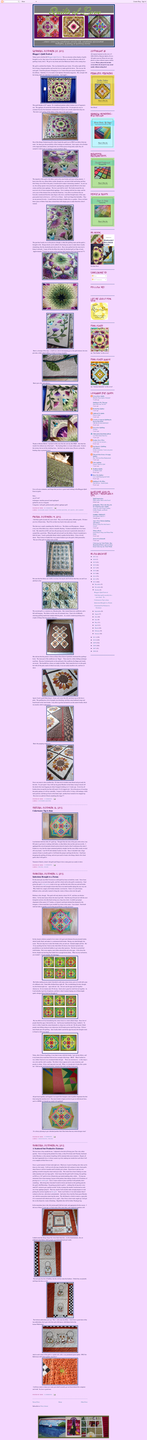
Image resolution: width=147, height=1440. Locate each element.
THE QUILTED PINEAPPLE (102, 434)
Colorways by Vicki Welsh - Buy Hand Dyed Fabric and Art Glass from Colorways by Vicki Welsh (103, 545)
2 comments (48, 865)
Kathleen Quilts (97, 469)
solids (46, 867)
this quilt (54, 1192)
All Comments (97, 280)
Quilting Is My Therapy (100, 402)
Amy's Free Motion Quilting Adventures (101, 522)
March (97, 628)
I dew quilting (97, 462)
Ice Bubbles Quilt (97, 470)
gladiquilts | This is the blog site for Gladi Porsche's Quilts (102, 505)
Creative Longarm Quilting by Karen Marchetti (102, 420)
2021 (94, 557)
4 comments (48, 799)
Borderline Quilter (98, 409)
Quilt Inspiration (98, 498)
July (96, 617)
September (98, 611)
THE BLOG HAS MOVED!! (101, 423)
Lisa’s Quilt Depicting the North (101, 477)
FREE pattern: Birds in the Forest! (102, 500)
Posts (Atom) (44, 1406)
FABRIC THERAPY (99, 514)
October (97, 590)
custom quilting (61, 510)
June (96, 620)
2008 (94, 645)
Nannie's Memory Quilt (99, 464)
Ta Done (95, 429)
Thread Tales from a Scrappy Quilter (102, 455)
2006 (94, 651)
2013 (94, 579)
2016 (94, 571)
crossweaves (42, 1138)
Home (60, 1402)
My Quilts (71, 510)
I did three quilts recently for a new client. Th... (103, 596)
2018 (94, 565)
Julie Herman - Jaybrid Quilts (100, 483)
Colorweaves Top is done (43, 810)
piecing (40, 867)
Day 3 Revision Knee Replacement (102, 458)
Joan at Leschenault (99, 539)
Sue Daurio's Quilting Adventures (99, 447)
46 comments (48, 508)
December (98, 584)
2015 (94, 573)
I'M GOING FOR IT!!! (99, 516)
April (96, 625)
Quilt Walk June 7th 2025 (99, 404)
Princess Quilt (96, 415)
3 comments (48, 1394)
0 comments (48, 1136)
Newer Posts (36, 1402)
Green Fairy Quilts (98, 396)
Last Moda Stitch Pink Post (100, 435)
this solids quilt (43, 1180)
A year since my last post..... (100, 442)
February (97, 631)
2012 (94, 582)
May (96, 622)
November (98, 587)
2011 (94, 637)
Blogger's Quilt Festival (42, 54)
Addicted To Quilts (98, 413)
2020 (94, 559)
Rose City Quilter (98, 475)
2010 (94, 640)
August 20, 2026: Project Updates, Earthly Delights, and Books (102, 509)
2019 (94, 562)
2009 (94, 643)
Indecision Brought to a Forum (45, 876)
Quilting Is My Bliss (99, 481)
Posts (95, 276)
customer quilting (44, 800)
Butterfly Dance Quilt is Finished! (101, 398)
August (97, 614)
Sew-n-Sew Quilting (99, 427)
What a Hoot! (97, 531)
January (97, 634)
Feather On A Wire (98, 440)
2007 (94, 648)
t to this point (45, 884)
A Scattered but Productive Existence (48, 1148)
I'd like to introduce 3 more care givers (103, 450)
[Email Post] (54, 508)
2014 (94, 576)
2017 (94, 568)
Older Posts (84, 1402)
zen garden (80, 510)
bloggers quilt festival (46, 510)
